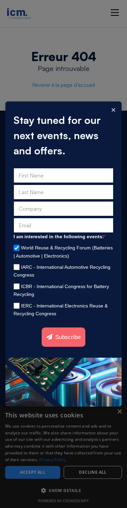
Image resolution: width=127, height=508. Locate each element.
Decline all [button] (92, 472)
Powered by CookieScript (63, 500)
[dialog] (63, 456)
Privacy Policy (52, 460)
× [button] (119, 411)
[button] (63, 490)
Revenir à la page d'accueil (63, 84)
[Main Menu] (115, 12)
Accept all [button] (32, 472)
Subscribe (68, 337)
